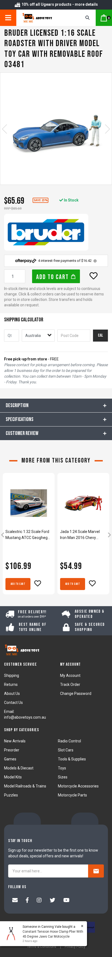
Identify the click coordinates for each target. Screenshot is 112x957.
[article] (28, 535)
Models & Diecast (18, 768)
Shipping (11, 675)
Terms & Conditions (41, 947)
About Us (12, 693)
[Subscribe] (96, 871)
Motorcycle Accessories (78, 786)
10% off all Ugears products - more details (59, 4)
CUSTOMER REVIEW (22, 433)
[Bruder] (46, 232)
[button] (93, 275)
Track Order (70, 684)
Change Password (75, 693)
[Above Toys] (43, 17)
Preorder (11, 750)
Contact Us (13, 702)
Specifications (19, 419)
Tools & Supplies (72, 759)
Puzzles (11, 795)
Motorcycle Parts (72, 795)
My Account (70, 675)
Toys (62, 768)
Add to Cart (53, 277)
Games (10, 759)
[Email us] (15, 901)
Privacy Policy (75, 947)
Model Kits (13, 777)
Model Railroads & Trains (25, 786)
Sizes (62, 777)
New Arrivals (15, 741)
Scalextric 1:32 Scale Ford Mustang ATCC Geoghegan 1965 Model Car (28, 535)
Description (17, 405)
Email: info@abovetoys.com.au (25, 714)
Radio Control (69, 741)
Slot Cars (65, 750)
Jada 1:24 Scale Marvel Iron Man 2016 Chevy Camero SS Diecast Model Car (82, 535)
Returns (11, 684)
